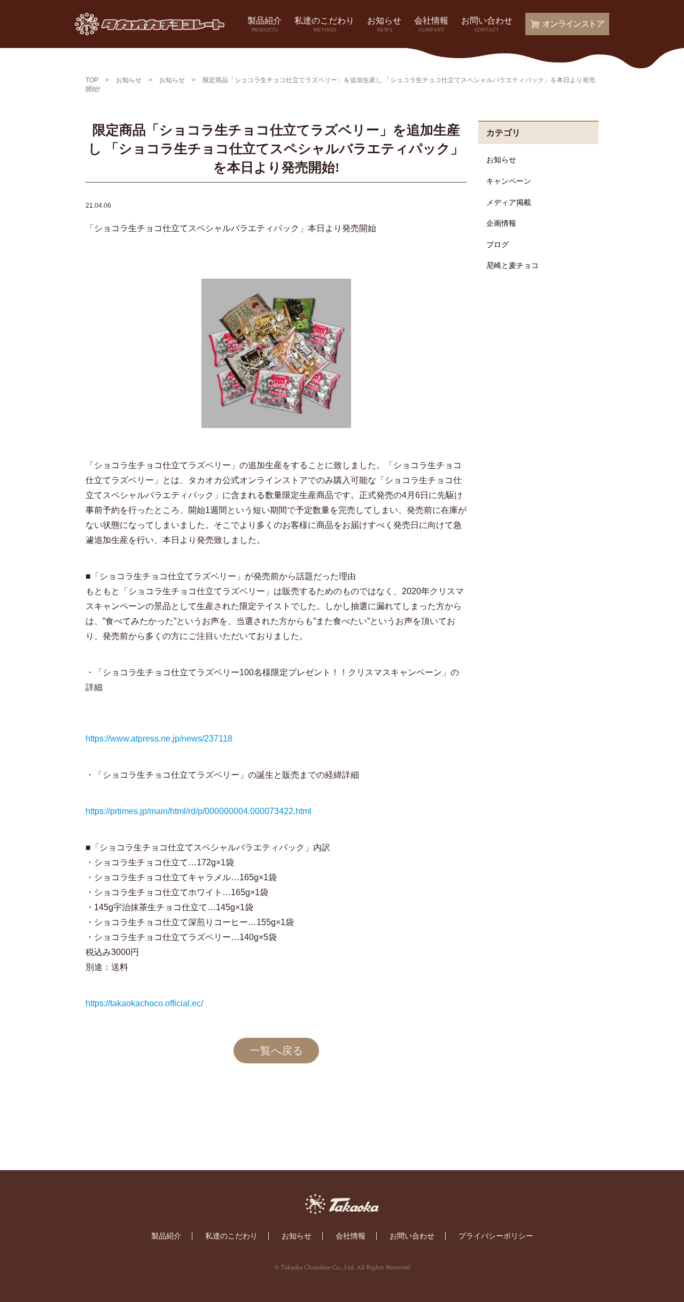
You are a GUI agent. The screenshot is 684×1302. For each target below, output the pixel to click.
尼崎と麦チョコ (512, 265)
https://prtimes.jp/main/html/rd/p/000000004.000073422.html (199, 811)
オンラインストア (573, 23)
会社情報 (431, 25)
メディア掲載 (508, 202)
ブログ (497, 244)
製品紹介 (264, 25)
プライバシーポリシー (495, 1236)
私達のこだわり (324, 25)
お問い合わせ (486, 25)
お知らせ (384, 25)
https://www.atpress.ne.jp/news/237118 (159, 738)
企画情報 (501, 223)
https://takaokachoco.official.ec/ (144, 1003)
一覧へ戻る (276, 1050)
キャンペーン (508, 181)
